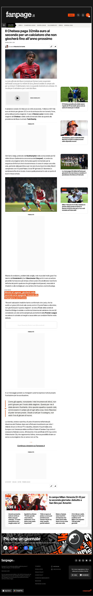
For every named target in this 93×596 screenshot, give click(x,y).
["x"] (21, 548)
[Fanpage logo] (18, 15)
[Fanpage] (8, 560)
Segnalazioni (39, 569)
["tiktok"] (5, 548)
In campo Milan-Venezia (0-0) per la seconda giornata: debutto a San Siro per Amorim (67, 500)
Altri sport (8, 482)
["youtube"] (16, 548)
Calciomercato (52, 25)
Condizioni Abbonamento (42, 578)
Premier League (26, 482)
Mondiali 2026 (68, 25)
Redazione (38, 581)
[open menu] (4, 25)
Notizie (19, 482)
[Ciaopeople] (87, 591)
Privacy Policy (39, 572)
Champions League (29, 25)
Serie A (21, 25)
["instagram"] (10, 548)
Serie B (61, 25)
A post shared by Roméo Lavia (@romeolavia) (31, 325)
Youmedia (38, 566)
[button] (55, 46)
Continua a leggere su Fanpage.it (31, 446)
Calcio (10, 25)
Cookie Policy (39, 575)
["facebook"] (26, 548)
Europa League (41, 25)
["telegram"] (31, 548)
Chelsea (14, 482)
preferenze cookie (40, 583)
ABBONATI (71, 15)
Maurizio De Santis (19, 46)
